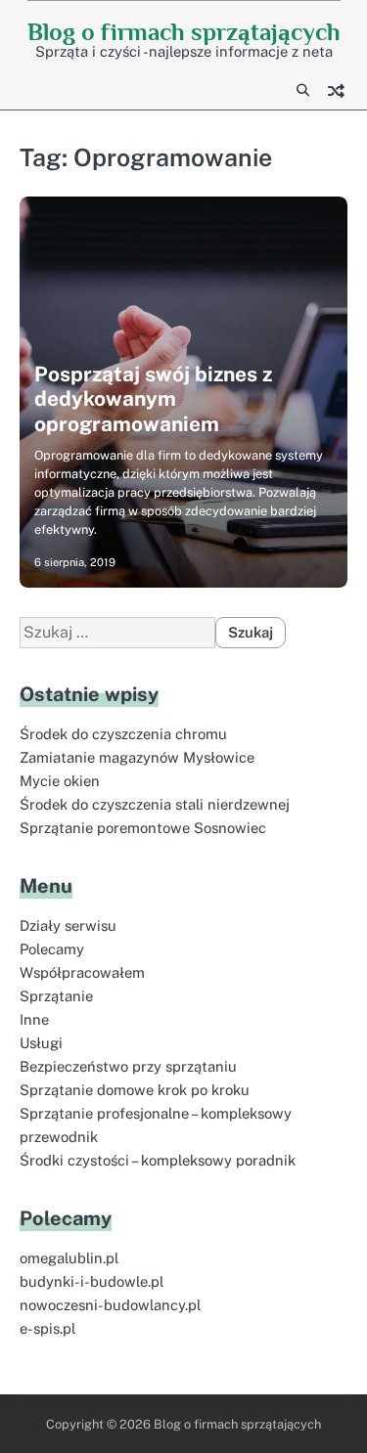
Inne (34, 1019)
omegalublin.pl (69, 1258)
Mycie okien (60, 780)
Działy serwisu (68, 925)
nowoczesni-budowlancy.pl (110, 1305)
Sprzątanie (56, 996)
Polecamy (52, 949)
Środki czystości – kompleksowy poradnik (158, 1160)
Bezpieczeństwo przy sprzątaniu (128, 1066)
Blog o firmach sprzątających (184, 32)
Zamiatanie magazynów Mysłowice (137, 757)
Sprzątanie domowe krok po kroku (135, 1089)
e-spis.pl (47, 1328)
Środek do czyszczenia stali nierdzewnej (155, 804)
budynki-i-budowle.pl (91, 1281)
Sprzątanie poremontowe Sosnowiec (143, 827)
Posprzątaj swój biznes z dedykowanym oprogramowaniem (153, 398)
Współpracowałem (82, 972)
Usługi (41, 1043)
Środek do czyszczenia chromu (123, 734)
